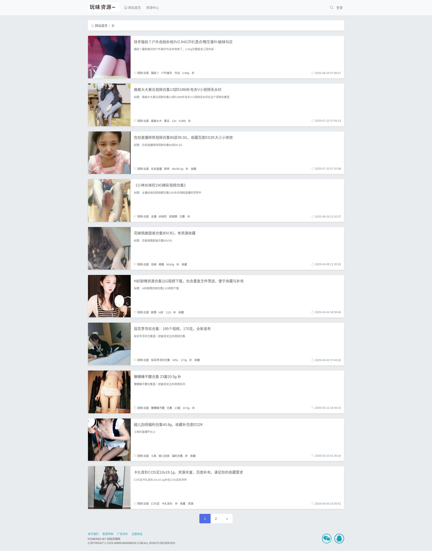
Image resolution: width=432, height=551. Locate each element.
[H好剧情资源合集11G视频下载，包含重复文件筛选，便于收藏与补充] (109, 296)
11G (168, 312)
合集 (182, 216)
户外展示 (166, 73)
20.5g (186, 407)
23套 (177, 407)
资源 (190, 503)
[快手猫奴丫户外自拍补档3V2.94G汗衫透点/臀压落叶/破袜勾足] (109, 56)
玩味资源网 (113, 539)
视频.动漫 (143, 73)
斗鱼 (153, 455)
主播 (153, 216)
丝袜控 (163, 216)
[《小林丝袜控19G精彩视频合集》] (109, 200)
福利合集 (177, 455)
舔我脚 (173, 216)
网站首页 (134, 7)
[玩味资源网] (103, 6)
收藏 (193, 168)
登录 (339, 7)
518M (182, 120)
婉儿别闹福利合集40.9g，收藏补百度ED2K (168, 425)
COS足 (155, 503)
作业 (177, 73)
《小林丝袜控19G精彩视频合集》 (160, 185)
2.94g (185, 73)
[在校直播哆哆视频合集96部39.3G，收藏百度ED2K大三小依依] (109, 152)
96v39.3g (177, 168)
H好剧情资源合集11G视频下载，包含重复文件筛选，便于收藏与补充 (189, 281)
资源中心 (152, 7)
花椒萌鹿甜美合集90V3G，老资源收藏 (165, 233)
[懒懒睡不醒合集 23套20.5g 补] (109, 392)
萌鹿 (161, 264)
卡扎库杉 (167, 503)
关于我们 (93, 534)
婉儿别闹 (164, 455)
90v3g (170, 264)
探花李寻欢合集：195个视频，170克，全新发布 (172, 329)
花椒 (153, 264)
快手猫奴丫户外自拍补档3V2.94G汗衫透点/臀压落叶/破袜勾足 (183, 42)
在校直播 (156, 168)
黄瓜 (166, 120)
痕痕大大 (156, 120)
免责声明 (107, 534)
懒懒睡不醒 (157, 407)
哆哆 (166, 168)
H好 (161, 312)
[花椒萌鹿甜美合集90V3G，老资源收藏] (109, 248)
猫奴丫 (155, 73)
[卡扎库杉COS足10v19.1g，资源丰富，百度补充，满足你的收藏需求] (109, 487)
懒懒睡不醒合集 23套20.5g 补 (157, 377)
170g (184, 360)
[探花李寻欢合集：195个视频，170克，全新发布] (109, 344)
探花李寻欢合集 (160, 360)
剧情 (153, 312)
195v (175, 360)
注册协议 (137, 534)
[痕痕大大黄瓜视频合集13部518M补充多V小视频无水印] (109, 104)
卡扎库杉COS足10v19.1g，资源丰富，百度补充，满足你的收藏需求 (188, 472)
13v (174, 120)
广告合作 (122, 534)
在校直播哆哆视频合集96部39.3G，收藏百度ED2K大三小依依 (183, 137)
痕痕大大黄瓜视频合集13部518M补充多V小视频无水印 (177, 90)
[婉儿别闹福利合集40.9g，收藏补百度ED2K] (109, 439)
